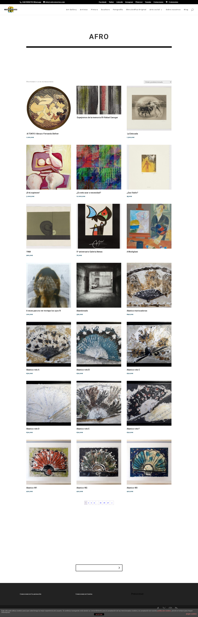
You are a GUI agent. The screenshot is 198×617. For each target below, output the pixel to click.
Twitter (111, 2)
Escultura (105, 10)
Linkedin (119, 2)
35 (100, 503)
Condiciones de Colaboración (30, 594)
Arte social (155, 10)
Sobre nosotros (173, 10)
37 (108, 503)
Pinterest (139, 2)
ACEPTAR (99, 614)
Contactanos (158, 2)
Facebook (102, 2)
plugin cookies (191, 614)
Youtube (148, 2)
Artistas (84, 10)
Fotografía (118, 10)
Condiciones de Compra (84, 594)
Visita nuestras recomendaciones (97, 567)
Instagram (129, 2)
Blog (186, 10)
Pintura (94, 10)
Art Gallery (71, 10)
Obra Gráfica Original (136, 10)
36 (104, 503)
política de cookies (164, 611)
